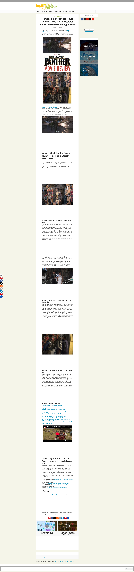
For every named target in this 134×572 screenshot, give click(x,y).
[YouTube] (93, 19)
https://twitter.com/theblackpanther (63, 485)
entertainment (59, 16)
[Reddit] (57, 518)
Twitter (53, 494)
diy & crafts (51, 11)
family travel (65, 11)
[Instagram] (90, 19)
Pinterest (64, 494)
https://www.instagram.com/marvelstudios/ (57, 487)
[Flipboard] (65, 518)
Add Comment (59, 27)
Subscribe (44, 494)
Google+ (44, 496)
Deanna (55, 27)
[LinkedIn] (62, 518)
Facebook (49, 494)
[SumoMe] (68, 518)
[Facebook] (52, 518)
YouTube (69, 494)
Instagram (58, 494)
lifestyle (38, 11)
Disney (54, 16)
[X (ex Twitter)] (85, 19)
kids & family (71, 11)
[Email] (60, 518)
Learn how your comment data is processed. (64, 561)
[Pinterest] (49, 518)
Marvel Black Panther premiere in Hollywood (52, 405)
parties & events (58, 11)
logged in (45, 557)
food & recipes (44, 11)
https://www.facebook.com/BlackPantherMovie (58, 483)
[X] (54, 518)
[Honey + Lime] (46, 6)
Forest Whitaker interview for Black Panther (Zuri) (53, 409)
